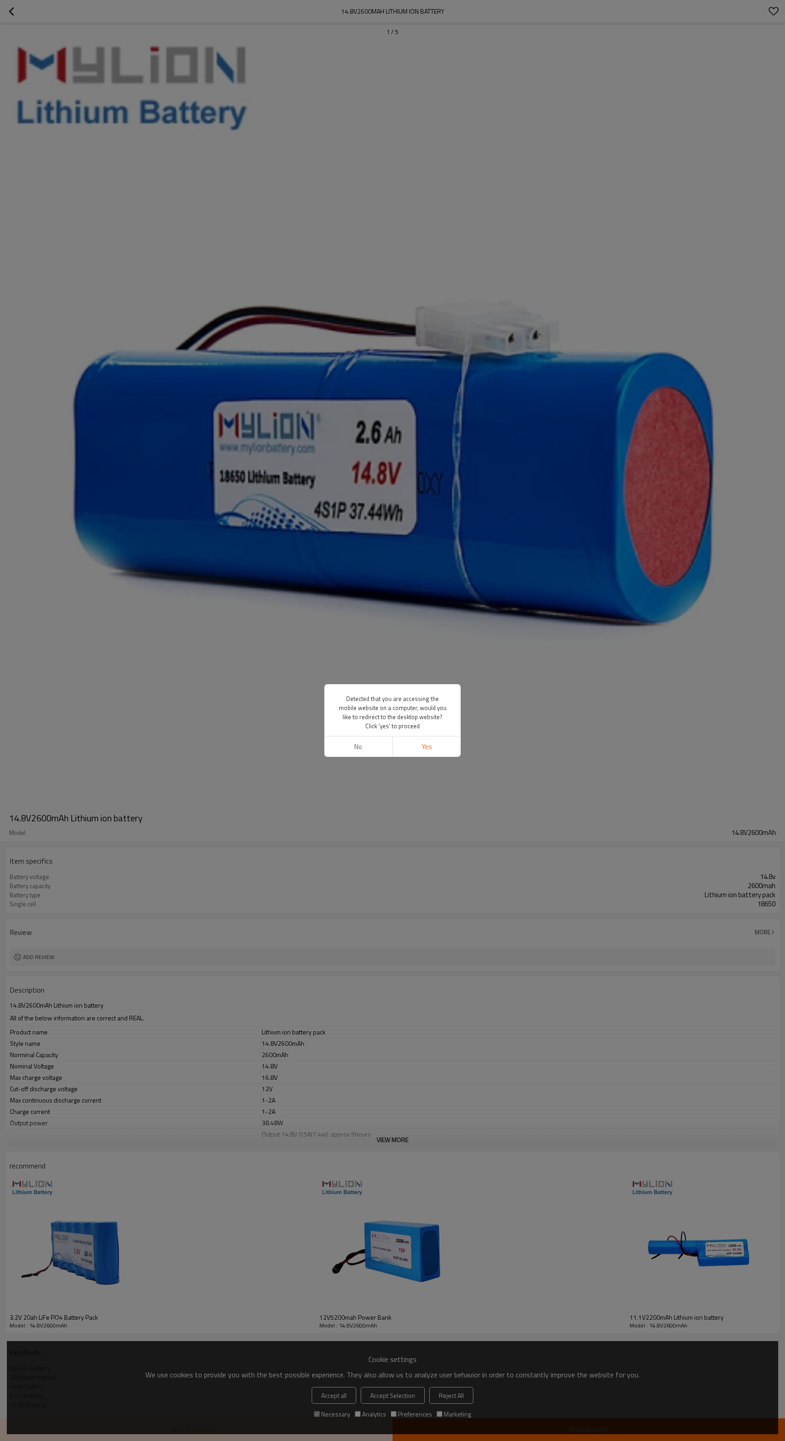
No (358, 746)
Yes (427, 746)
